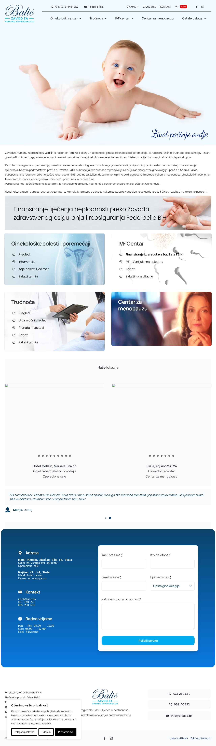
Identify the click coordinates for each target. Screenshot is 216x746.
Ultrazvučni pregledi (33, 320)
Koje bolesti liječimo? (34, 269)
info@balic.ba (27, 598)
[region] (44, 719)
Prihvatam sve (65, 731)
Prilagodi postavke (24, 731)
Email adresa (112, 577)
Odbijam (46, 731)
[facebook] (196, 7)
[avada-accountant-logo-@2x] (19, 6)
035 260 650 (26, 604)
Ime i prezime (112, 555)
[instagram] (202, 7)
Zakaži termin (28, 276)
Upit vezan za (160, 577)
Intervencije (27, 262)
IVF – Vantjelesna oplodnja (144, 262)
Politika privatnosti (201, 738)
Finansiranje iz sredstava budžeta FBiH (154, 254)
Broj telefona (160, 555)
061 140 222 (26, 601)
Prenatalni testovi (31, 327)
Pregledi (24, 254)
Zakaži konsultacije (139, 276)
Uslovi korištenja (179, 738)
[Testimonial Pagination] (106, 518)
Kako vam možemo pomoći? (121, 599)
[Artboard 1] (108, 197)
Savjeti (130, 269)
